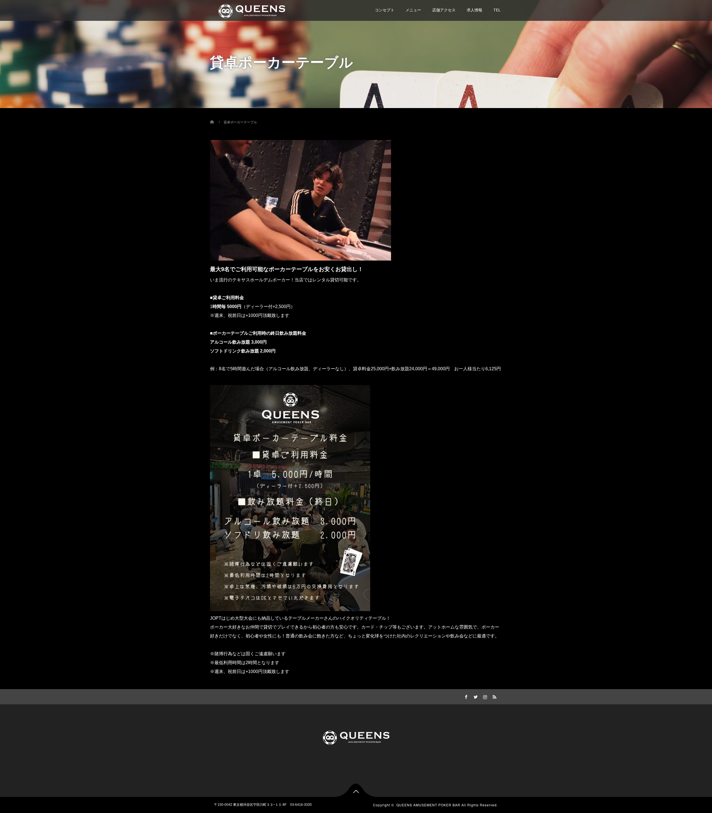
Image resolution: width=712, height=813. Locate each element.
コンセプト (384, 10)
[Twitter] (475, 696)
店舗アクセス (444, 10)
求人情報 (474, 10)
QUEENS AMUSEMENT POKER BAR (428, 804)
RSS (494, 696)
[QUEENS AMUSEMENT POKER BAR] (251, 10)
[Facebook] (465, 696)
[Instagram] (484, 696)
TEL (497, 10)
